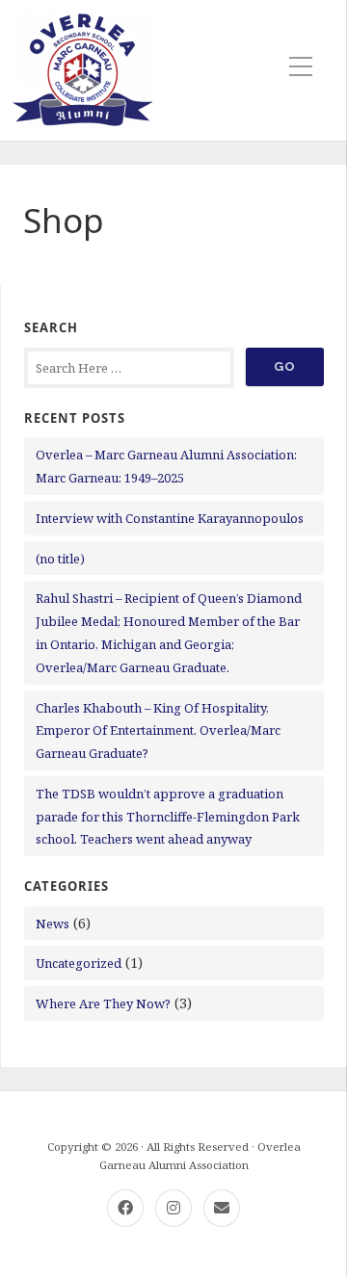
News (52, 923)
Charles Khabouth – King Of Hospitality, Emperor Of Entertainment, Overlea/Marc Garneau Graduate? (158, 731)
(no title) (60, 558)
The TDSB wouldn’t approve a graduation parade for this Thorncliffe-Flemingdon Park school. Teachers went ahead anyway (168, 816)
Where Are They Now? (103, 1003)
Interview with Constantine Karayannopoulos (170, 518)
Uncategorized (78, 963)
